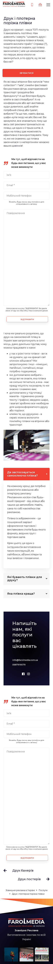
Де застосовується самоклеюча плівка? (22, 474)
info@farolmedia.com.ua (25, 660)
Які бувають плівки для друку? (24, 578)
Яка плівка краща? (21, 593)
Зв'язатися (26, 73)
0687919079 (18, 664)
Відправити (27, 319)
